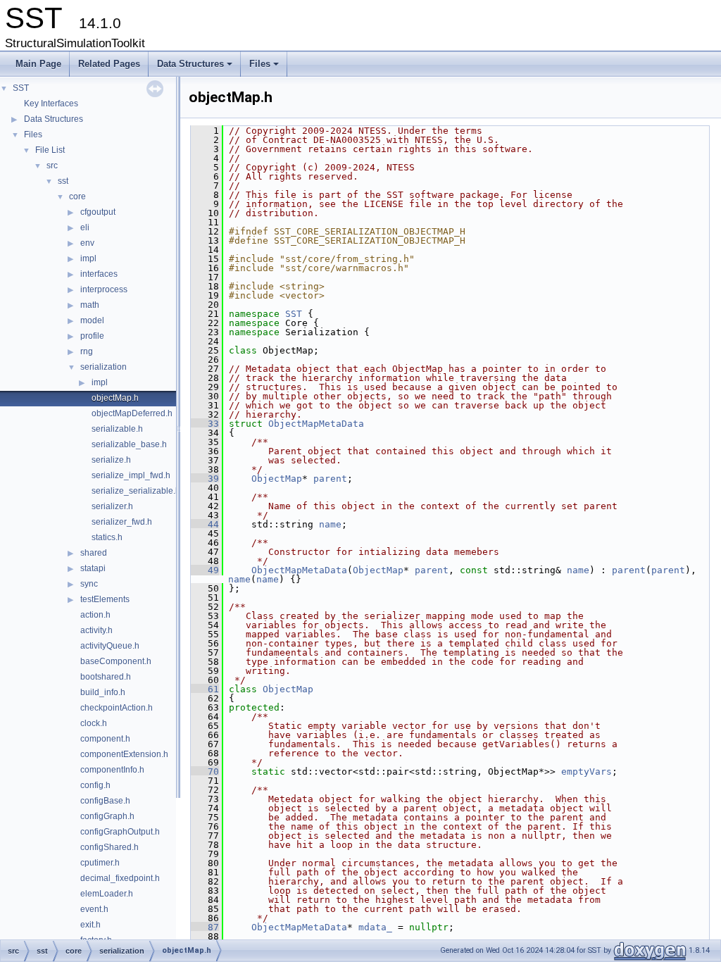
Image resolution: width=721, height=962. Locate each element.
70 (205, 771)
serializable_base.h (129, 444)
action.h (95, 615)
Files (265, 67)
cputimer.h (100, 863)
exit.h (90, 925)
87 (205, 927)
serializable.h (117, 429)
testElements (105, 599)
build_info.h (102, 692)
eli (84, 227)
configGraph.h (107, 816)
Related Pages (109, 63)
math (89, 305)
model (92, 320)
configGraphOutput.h (120, 832)
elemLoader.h (106, 894)
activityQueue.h (109, 646)
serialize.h (111, 460)
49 (205, 570)
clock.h (93, 723)
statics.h (107, 537)
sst (63, 181)
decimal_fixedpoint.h (120, 878)
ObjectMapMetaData (316, 423)
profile (92, 336)
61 (205, 689)
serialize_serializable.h (136, 491)
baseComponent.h (115, 661)
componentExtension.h (124, 754)
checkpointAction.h (116, 708)
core (77, 196)
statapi (93, 568)
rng (86, 351)
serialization (103, 367)
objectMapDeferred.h (132, 413)
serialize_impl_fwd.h (131, 475)
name (330, 524)
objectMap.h (115, 398)
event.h (94, 909)
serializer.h (112, 506)
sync (89, 584)
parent (330, 478)
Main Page (38, 63)
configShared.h (109, 847)
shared (93, 553)
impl (88, 258)
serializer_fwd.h (122, 522)
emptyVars (586, 771)
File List (50, 150)
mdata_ (375, 927)
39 (205, 478)
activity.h (96, 630)
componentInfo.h (112, 770)
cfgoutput (97, 212)
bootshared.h (105, 677)
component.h (105, 739)
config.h (95, 785)
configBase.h (105, 801)
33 (205, 423)
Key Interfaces (51, 103)
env (87, 243)
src (52, 165)
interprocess (103, 289)
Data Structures (195, 67)
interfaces (99, 274)
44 (205, 524)
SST (21, 88)
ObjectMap (276, 478)
